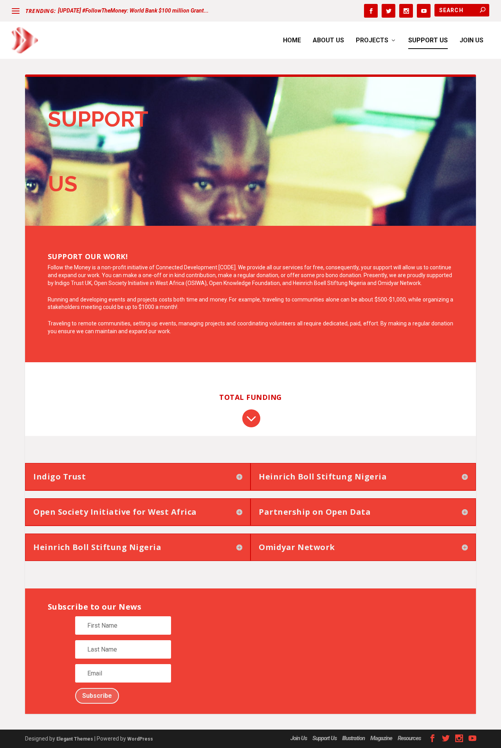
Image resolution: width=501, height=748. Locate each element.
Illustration (353, 738)
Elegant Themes (74, 739)
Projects (372, 40)
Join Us (471, 40)
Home (292, 40)
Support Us (428, 40)
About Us (328, 40)
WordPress (140, 739)
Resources (409, 738)
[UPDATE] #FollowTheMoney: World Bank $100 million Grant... (133, 10)
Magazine (381, 738)
